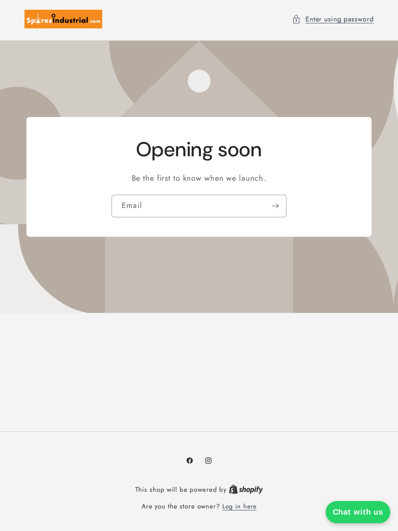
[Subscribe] (275, 206)
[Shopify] (246, 489)
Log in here (239, 506)
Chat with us (358, 512)
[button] (333, 19)
